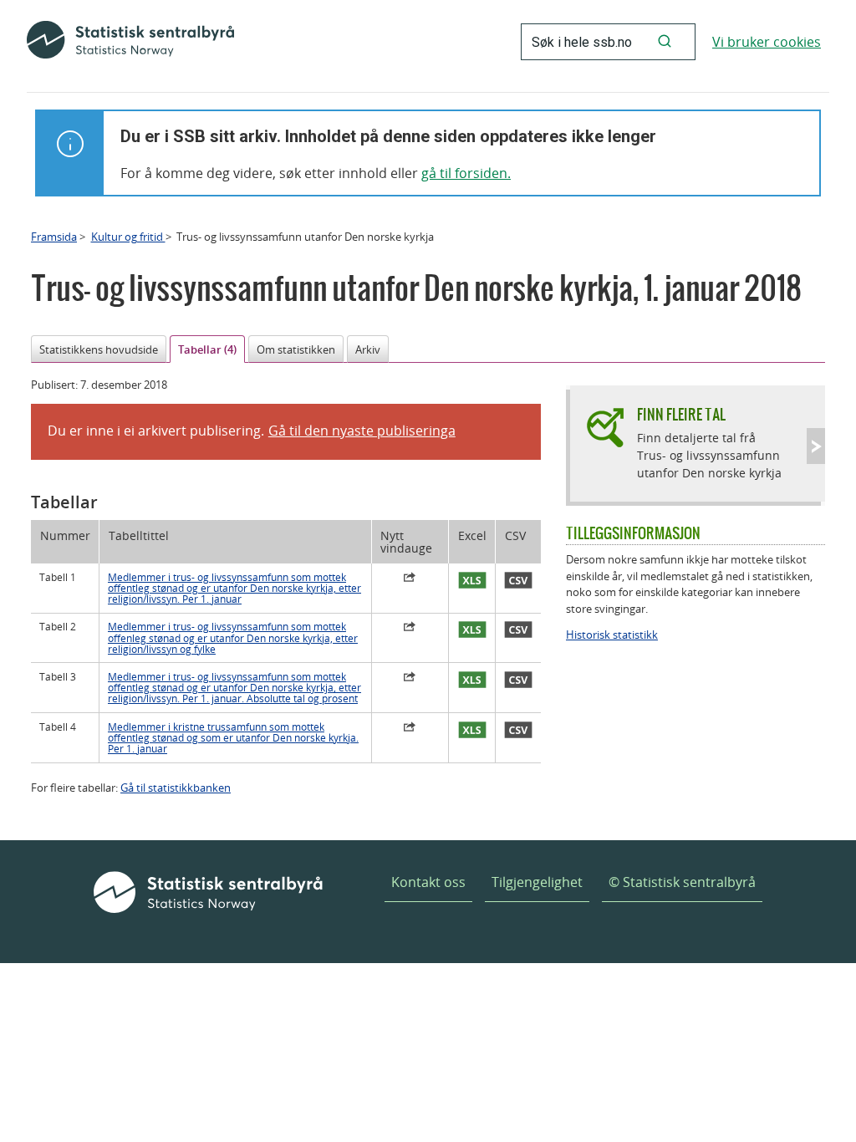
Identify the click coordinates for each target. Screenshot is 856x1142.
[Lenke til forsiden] (130, 42)
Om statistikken (296, 349)
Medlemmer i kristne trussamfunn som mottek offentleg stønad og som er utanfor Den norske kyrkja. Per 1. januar (233, 738)
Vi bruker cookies (766, 42)
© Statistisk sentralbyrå (682, 882)
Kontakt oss (428, 882)
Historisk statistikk (612, 635)
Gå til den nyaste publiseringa (362, 430)
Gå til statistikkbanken (175, 787)
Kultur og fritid (128, 236)
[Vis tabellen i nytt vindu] (410, 579)
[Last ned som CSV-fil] (518, 581)
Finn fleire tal (681, 414)
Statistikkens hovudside (98, 349)
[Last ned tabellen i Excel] (472, 581)
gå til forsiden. (466, 173)
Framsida (54, 236)
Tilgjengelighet (537, 882)
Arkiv (367, 349)
